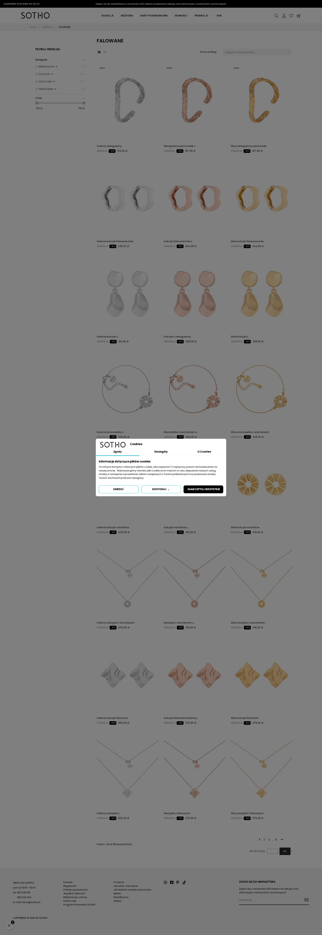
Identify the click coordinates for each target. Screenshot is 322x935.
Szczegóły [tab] (161, 451)
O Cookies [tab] (204, 451)
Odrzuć (118, 489)
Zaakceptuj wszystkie (203, 489)
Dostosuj (159, 489)
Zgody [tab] (117, 451)
